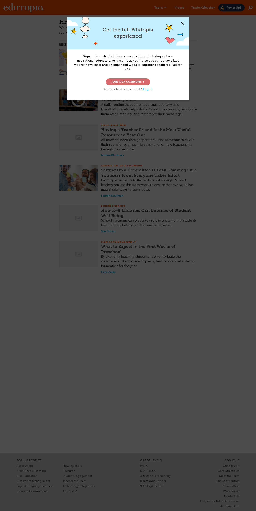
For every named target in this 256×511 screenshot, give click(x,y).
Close (182, 23)
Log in (147, 89)
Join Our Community (128, 81)
